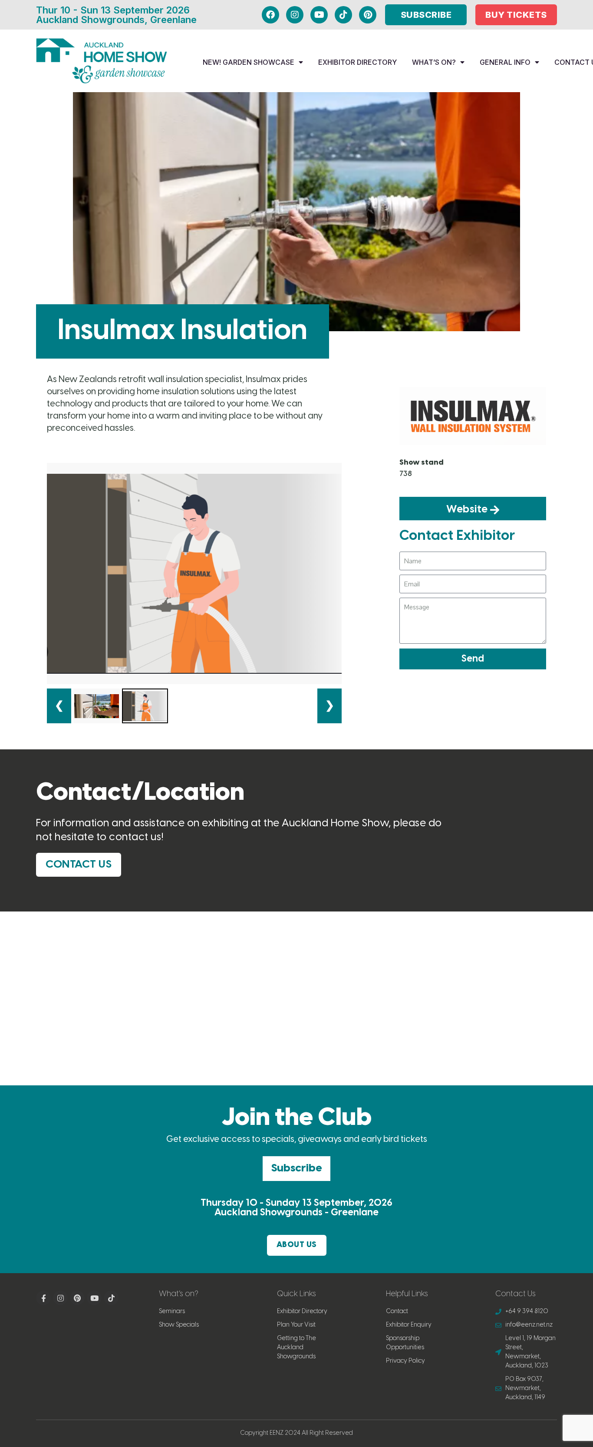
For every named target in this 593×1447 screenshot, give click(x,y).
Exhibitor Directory (357, 62)
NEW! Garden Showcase (248, 62)
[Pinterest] (367, 14)
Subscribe (296, 1168)
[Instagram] (294, 14)
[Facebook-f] (43, 1298)
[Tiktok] (343, 14)
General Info (505, 62)
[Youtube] (319, 14)
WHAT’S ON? (434, 62)
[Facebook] (270, 14)
